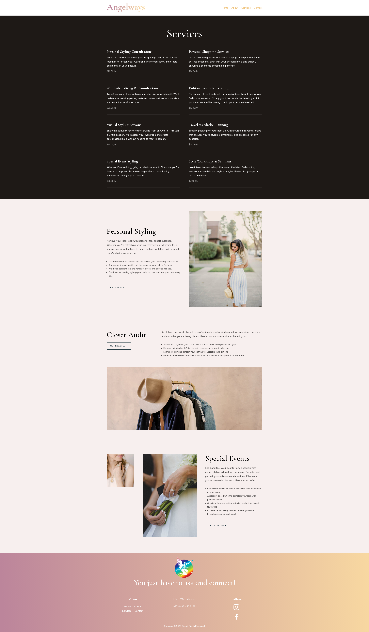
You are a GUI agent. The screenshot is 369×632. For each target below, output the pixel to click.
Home (225, 7)
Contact (258, 7)
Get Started (117, 287)
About (234, 7)
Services (246, 7)
